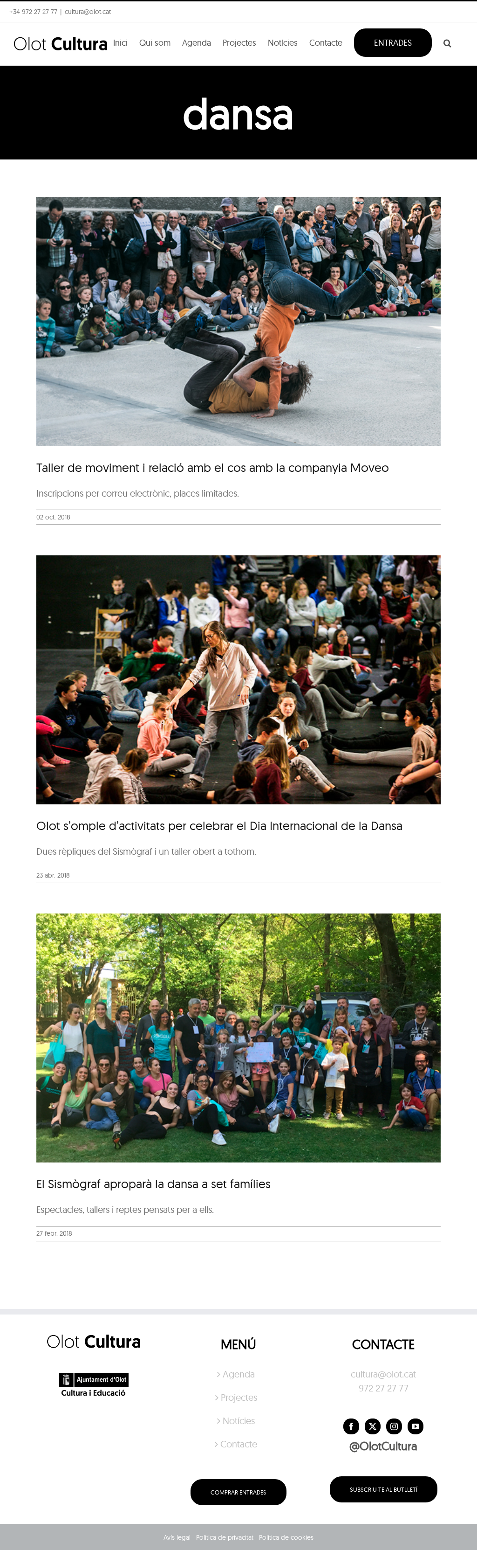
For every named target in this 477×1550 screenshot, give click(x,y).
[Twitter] (373, 1426)
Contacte (238, 1444)
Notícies (239, 1420)
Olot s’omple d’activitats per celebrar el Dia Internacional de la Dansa (219, 825)
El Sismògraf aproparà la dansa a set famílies (153, 1183)
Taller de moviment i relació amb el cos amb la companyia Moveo (212, 467)
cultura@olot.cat (383, 1374)
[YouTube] (415, 1426)
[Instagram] (394, 1426)
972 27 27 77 (384, 1388)
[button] (447, 42)
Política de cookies (286, 1537)
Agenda (239, 1374)
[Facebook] (351, 1426)
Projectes (239, 1397)
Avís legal (177, 1537)
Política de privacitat (224, 1537)
